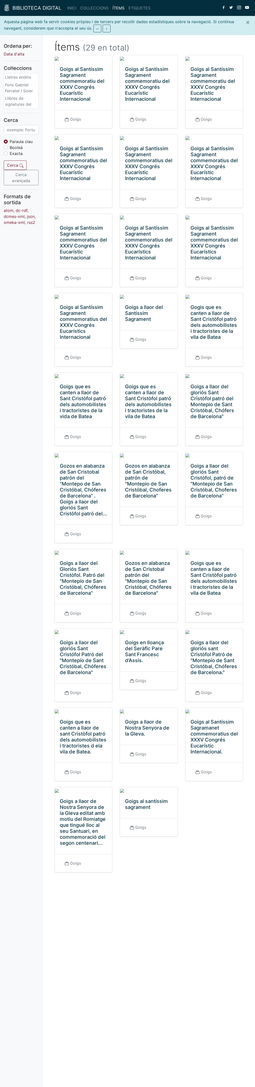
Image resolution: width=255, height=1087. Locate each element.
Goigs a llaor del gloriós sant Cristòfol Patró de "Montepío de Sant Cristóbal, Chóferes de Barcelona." (214, 657)
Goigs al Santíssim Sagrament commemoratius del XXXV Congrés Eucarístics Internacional (148, 243)
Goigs (75, 119)
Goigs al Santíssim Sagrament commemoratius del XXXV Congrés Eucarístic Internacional (83, 163)
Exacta (16, 153)
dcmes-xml (14, 216)
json (31, 216)
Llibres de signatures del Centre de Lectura (18, 107)
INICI (71, 7)
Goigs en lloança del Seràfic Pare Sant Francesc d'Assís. (144, 651)
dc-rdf (21, 210)
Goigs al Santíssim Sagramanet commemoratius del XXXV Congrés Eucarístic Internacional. (214, 737)
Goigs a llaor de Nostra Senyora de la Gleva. (147, 728)
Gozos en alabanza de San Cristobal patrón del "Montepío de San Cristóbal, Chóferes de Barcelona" (148, 578)
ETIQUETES (139, 7)
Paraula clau (21, 141)
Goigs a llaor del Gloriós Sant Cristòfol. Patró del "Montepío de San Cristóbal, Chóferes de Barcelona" (83, 578)
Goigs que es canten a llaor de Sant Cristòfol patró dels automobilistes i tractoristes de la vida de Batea (83, 401)
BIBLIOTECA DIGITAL (35, 8)
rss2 (31, 222)
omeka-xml (14, 222)
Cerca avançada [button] (21, 177)
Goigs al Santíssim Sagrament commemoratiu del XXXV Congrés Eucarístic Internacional (82, 84)
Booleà (16, 147)
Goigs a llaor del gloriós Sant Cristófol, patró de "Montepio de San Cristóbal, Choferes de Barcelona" (214, 481)
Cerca (13, 165)
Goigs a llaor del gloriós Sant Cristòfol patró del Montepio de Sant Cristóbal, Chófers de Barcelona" (212, 401)
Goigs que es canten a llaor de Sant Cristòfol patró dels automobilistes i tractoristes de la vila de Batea (148, 401)
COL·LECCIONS (94, 7)
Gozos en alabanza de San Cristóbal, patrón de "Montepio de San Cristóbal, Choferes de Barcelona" (148, 481)
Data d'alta (14, 53)
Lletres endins (18, 77)
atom (8, 210)
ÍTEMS (119, 7)
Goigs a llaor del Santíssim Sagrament (144, 313)
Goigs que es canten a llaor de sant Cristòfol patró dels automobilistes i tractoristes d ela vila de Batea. (83, 737)
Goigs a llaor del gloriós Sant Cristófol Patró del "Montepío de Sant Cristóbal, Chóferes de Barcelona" (83, 657)
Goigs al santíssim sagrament (146, 804)
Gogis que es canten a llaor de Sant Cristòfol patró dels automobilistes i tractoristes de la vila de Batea (214, 322)
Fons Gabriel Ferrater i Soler (19, 87)
